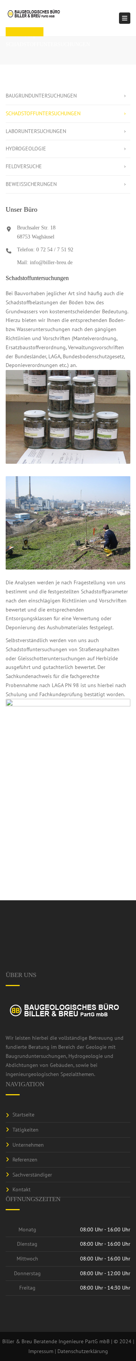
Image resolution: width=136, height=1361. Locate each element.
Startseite (23, 1114)
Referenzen (24, 1159)
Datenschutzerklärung (82, 1351)
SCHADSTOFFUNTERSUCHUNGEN (43, 113)
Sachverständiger (32, 1174)
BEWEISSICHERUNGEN (31, 184)
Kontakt (21, 1189)
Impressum (40, 1351)
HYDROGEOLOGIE (26, 148)
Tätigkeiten (25, 1129)
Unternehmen (28, 1144)
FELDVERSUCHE (24, 166)
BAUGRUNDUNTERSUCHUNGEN (41, 95)
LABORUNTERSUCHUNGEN (36, 131)
